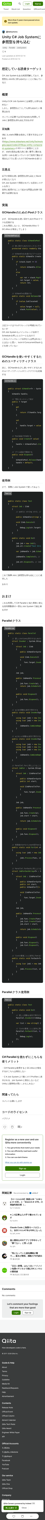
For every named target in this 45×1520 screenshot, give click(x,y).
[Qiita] (7, 4)
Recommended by (21, 1193)
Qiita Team (6, 1480)
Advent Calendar (9, 1420)
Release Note (7, 1407)
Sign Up (28, 1313)
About (4, 1367)
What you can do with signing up (18, 1162)
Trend (6, 9)
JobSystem (21, 48)
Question (27, 9)
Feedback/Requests (10, 1388)
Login (27, 4)
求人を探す (11, 1508)
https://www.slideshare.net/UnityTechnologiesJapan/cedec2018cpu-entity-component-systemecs (22, 144)
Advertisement (8, 1396)
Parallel (12, 48)
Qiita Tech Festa (8, 1424)
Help (4, 1392)
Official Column (8, 1416)
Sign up (22, 1168)
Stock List (16, 9)
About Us (6, 1499)
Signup (38, 4)
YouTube (5, 1464)
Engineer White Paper (11, 1432)
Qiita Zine (6, 1484)
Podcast (5, 1469)
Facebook (6, 1460)
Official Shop (7, 1488)
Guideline (6, 1380)
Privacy (5, 1375)
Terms (4, 1371)
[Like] (5, 1127)
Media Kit (6, 1384)
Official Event (7, 1412)
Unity (5, 48)
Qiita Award (6, 1428)
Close (24, 1508)
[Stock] (12, 1127)
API (3, 1436)
